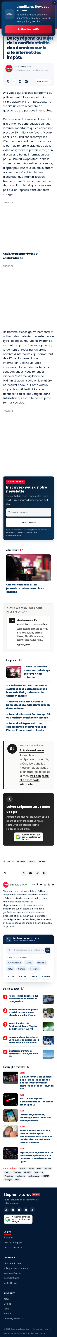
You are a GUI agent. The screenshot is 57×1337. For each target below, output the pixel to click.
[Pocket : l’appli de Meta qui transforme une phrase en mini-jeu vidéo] (48, 999)
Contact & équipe (13, 1242)
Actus (10, 969)
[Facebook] (37, 885)
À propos (8, 1237)
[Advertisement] (28, 226)
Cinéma (46, 976)
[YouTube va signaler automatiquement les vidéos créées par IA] (10, 1099)
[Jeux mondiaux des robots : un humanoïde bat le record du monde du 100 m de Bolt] (48, 1040)
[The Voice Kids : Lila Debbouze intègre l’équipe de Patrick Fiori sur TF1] (48, 1026)
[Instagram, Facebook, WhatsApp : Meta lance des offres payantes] (10, 1115)
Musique (8, 1180)
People (22, 976)
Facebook (21, 861)
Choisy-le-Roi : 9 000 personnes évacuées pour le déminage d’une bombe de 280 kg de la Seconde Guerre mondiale (26, 691)
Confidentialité (11, 1278)
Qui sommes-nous (13, 1247)
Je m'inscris (29, 522)
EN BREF (29, 962)
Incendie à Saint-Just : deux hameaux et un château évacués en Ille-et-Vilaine (28, 705)
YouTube (41, 861)
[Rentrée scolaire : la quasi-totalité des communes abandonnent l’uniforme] (48, 1013)
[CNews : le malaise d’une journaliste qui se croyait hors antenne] (28, 567)
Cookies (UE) (10, 1282)
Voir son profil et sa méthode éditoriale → (34, 780)
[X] (6, 1209)
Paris (39, 1168)
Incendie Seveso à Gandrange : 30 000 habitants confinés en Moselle (28, 716)
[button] (37, 873)
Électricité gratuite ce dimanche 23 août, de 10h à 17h (23, 1054)
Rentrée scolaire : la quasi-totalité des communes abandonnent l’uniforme (23, 1012)
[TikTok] (32, 1209)
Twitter (31, 861)
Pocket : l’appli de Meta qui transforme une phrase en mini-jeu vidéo (23, 998)
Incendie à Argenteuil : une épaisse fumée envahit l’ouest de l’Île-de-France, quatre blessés (26, 727)
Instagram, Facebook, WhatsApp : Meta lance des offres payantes (35, 1117)
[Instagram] (45, 885)
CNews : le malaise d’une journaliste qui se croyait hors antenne (25, 588)
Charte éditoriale (12, 1263)
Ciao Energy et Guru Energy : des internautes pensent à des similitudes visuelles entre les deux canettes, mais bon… (37, 1082)
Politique (34, 969)
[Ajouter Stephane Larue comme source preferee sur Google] (28, 837)
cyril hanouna (14, 962)
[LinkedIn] (53, 885)
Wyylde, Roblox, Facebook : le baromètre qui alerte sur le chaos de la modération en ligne (36, 1157)
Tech (34, 976)
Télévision (9, 1176)
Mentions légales (12, 1273)
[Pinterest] (49, 885)
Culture (21, 969)
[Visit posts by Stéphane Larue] (8, 68)
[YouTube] (41, 885)
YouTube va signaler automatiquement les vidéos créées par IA (36, 1101)
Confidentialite (13, 535)
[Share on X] (7, 81)
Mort (17, 1180)
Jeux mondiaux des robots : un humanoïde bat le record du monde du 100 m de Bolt (24, 1040)
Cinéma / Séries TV (13, 1318)
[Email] (26, 81)
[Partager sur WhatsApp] (20, 81)
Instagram (21, 1176)
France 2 (41, 962)
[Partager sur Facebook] (14, 81)
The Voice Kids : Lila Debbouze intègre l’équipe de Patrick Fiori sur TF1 (23, 1026)
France (22, 1168)
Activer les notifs (28, 29)
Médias (48, 1168)
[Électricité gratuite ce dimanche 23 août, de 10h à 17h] (48, 1054)
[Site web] (33, 885)
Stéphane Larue (24, 67)
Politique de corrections (16, 1268)
